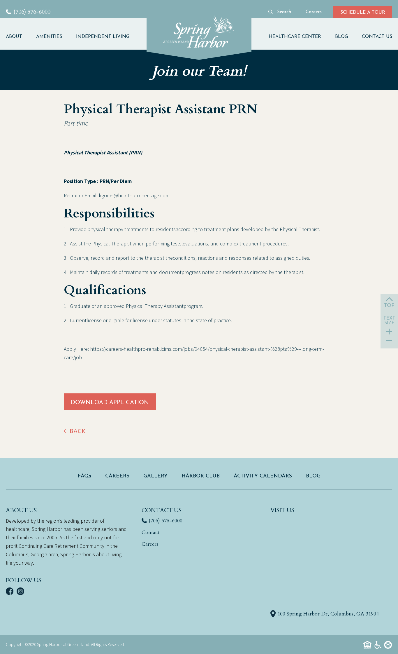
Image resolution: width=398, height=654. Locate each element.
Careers (150, 544)
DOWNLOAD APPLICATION (110, 403)
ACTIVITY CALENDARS (263, 476)
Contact (150, 532)
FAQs (84, 476)
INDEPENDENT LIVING (102, 36)
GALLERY (155, 476)
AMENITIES (49, 36)
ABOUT (14, 36)
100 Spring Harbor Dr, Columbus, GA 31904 (328, 614)
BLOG (341, 36)
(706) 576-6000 (165, 520)
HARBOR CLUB (201, 476)
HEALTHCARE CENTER (295, 36)
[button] (17, 37)
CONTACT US (377, 36)
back (78, 431)
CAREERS (117, 476)
